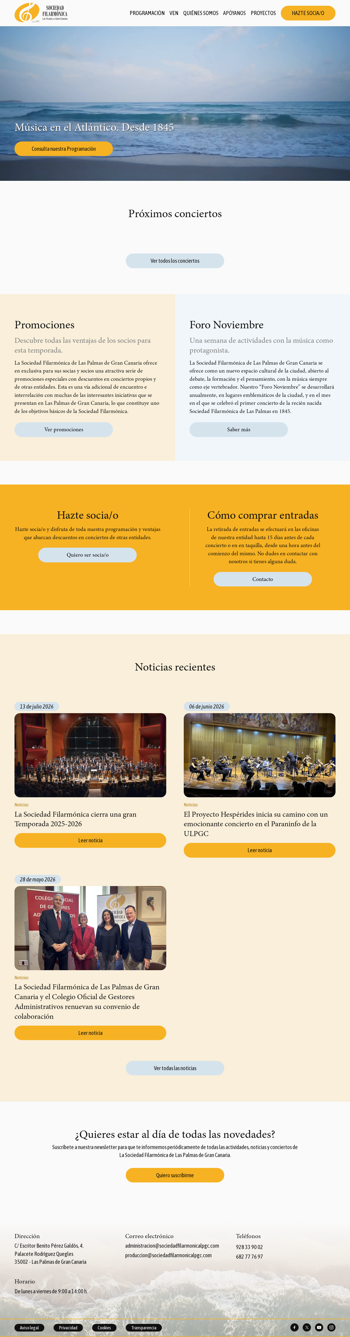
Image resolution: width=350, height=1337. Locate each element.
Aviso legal (29, 1327)
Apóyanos (234, 13)
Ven (174, 13)
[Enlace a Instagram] (331, 1327)
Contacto (262, 579)
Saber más (238, 429)
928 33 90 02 (249, 1247)
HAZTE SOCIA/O (308, 13)
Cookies (104, 1327)
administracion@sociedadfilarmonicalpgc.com (172, 1245)
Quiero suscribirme (175, 1175)
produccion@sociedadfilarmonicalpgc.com (168, 1255)
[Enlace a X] (307, 1327)
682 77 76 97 (249, 1256)
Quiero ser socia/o (88, 555)
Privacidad (68, 1327)
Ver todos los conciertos (175, 261)
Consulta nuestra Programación (64, 149)
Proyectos (263, 13)
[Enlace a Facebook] (294, 1327)
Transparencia (143, 1327)
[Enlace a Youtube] (319, 1327)
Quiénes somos (200, 13)
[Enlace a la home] (41, 13)
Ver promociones (63, 429)
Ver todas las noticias (175, 1068)
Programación (147, 13)
